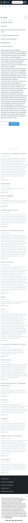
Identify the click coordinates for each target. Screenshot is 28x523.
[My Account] (25, 2)
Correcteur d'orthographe (7, 485)
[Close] (26, 496)
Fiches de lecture (5, 488)
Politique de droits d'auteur (7, 491)
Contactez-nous (5, 478)
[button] (2, 2)
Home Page (4, 6)
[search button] (21, 2)
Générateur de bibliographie (7, 482)
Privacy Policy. (8, 517)
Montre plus (14, 124)
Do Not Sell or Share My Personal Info (14, 520)
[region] (14, 508)
